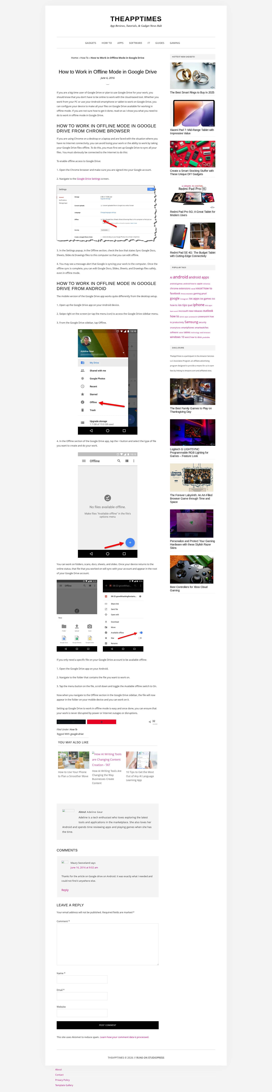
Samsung (191, 322)
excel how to (204, 288)
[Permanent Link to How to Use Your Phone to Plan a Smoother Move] (73, 754)
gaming (197, 293)
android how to (189, 283)
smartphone (175, 327)
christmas (206, 284)
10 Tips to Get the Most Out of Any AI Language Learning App (140, 776)
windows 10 (177, 337)
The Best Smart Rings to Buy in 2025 (192, 92)
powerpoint (193, 317)
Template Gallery (64, 1085)
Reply (65, 890)
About (58, 1069)
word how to (191, 337)
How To (84, 57)
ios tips (182, 305)
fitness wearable (187, 294)
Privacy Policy (62, 1080)
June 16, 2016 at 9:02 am (84, 867)
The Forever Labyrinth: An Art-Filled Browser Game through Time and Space (191, 498)
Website (61, 1006)
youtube (206, 337)
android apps (199, 277)
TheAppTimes (136, 19)
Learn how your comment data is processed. (124, 1037)
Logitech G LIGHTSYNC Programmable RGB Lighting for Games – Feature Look (189, 453)
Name (61, 973)
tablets (187, 332)
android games (176, 283)
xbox (199, 337)
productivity (178, 322)
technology (195, 332)
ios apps (194, 298)
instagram (184, 299)
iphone (198, 304)
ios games (205, 298)
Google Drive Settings (88, 178)
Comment (63, 921)
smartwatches (201, 327)
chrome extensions (180, 288)
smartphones (187, 327)
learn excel (174, 311)
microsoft (183, 311)
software (174, 332)
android (180, 277)
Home (74, 57)
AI (171, 277)
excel (193, 288)
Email (60, 990)
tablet (181, 333)
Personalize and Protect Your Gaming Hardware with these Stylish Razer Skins (192, 544)
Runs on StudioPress (150, 1057)
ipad (190, 305)
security (202, 322)
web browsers (205, 332)
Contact (59, 1074)
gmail (204, 293)
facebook (175, 293)
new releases (195, 311)
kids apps (208, 305)
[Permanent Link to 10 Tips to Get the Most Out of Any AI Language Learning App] (141, 754)
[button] (186, 43)
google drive (77, 734)
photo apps (184, 317)
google (174, 298)
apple (199, 283)
